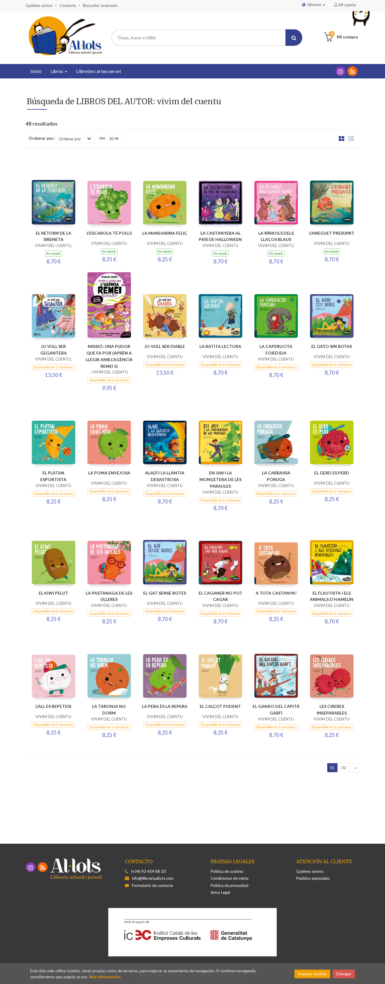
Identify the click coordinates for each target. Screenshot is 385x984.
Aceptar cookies (312, 973)
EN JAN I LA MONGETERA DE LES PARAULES (220, 479)
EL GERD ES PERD (331, 472)
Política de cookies (227, 871)
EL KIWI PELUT (53, 593)
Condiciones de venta (229, 878)
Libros (57, 71)
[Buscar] (293, 37)
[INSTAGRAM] (340, 71)
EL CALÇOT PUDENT (220, 706)
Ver (102, 138)
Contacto (68, 5)
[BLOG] (352, 71)
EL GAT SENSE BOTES (164, 593)
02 (343, 767)
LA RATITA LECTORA (220, 346)
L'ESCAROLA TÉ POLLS (109, 233)
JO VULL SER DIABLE (164, 346)
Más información (105, 976)
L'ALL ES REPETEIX (53, 706)
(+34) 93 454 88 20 (148, 871)
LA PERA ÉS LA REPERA (164, 706)
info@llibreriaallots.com (153, 878)
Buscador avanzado (100, 5)
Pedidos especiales (313, 878)
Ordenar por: (42, 138)
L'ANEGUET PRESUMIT (331, 233)
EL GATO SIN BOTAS (331, 346)
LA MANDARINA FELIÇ (164, 233)
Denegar (343, 973)
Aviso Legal (220, 892)
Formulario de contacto (152, 885)
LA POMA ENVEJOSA (109, 472)
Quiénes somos (39, 5)
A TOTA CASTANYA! (276, 593)
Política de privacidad (229, 885)
